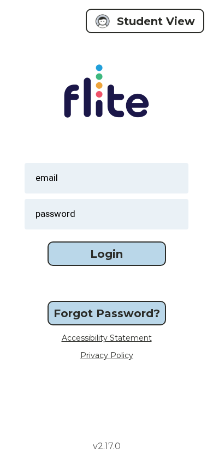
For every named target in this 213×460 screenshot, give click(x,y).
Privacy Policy (106, 355)
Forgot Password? (107, 313)
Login (106, 254)
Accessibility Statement (107, 338)
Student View (156, 21)
